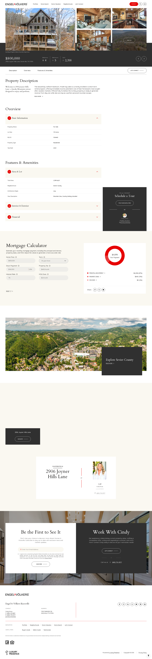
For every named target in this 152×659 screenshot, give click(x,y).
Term (41, 257)
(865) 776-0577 (125, 220)
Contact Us (133, 4)
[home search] (140, 4)
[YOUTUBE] (136, 604)
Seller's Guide (37, 630)
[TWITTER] (132, 604)
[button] (137, 70)
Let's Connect (79, 4)
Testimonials (47, 630)
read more (109, 363)
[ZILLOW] (145, 604)
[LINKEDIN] (128, 604)
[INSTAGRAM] (123, 604)
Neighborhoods (68, 4)
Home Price (10, 257)
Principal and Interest (96, 273)
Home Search (45, 4)
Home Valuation (56, 4)
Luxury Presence (114, 652)
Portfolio (35, 4)
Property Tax (43, 266)
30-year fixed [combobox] (45, 261)
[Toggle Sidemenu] (145, 4)
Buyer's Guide (26, 630)
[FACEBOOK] (119, 604)
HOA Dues (42, 274)
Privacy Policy (48, 558)
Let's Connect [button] (69, 625)
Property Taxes (94, 276)
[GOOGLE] (140, 604)
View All (129, 40)
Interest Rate (10, 274)
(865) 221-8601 (11, 613)
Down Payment (11, 266)
